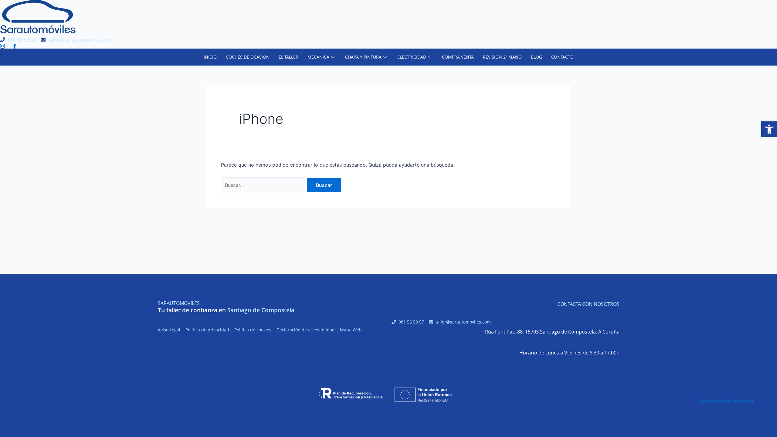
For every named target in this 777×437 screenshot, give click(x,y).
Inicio (210, 57)
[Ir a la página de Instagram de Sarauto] (4, 46)
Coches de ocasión (248, 57)
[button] (769, 129)
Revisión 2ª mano (502, 57)
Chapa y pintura (363, 57)
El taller (288, 57)
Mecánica (318, 57)
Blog (536, 57)
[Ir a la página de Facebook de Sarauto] (16, 46)
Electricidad (411, 57)
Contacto (562, 57)
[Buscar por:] (264, 185)
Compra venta (458, 57)
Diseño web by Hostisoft (726, 401)
